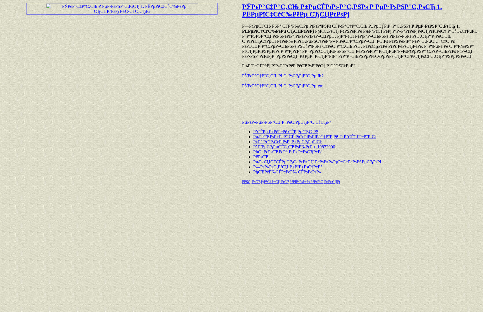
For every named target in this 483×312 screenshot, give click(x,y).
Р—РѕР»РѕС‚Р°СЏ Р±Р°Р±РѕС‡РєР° (287, 167)
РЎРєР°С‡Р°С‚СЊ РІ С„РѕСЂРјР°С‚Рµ (283, 75)
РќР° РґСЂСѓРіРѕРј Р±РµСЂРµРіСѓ (287, 141)
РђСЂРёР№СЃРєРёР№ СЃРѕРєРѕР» (287, 172)
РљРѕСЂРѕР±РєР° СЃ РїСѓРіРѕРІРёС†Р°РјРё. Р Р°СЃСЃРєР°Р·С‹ (314, 136)
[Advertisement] (307, 101)
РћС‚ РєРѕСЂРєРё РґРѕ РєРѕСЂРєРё (287, 151)
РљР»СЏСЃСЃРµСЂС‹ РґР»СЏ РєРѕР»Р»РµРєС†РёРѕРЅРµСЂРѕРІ (317, 161)
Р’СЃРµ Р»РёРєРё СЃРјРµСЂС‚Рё (285, 131)
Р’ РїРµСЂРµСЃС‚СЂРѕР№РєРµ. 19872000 (294, 146)
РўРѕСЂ (261, 156)
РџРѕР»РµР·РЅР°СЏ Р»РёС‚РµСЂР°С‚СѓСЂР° (286, 122)
